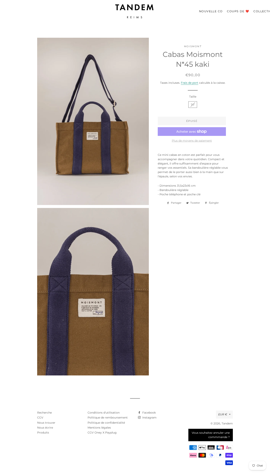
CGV (40, 417)
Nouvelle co (211, 11)
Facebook (149, 412)
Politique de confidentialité (106, 422)
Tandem (227, 423)
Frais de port (189, 83)
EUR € (222, 414)
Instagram (149, 417)
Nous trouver (46, 422)
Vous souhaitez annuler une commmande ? (211, 435)
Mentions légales (99, 427)
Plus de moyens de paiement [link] (192, 140)
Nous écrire (45, 427)
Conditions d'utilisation (104, 412)
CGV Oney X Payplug (102, 432)
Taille (192, 96)
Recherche (44, 412)
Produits (43, 432)
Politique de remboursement (108, 417)
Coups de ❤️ (238, 11)
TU (193, 104)
